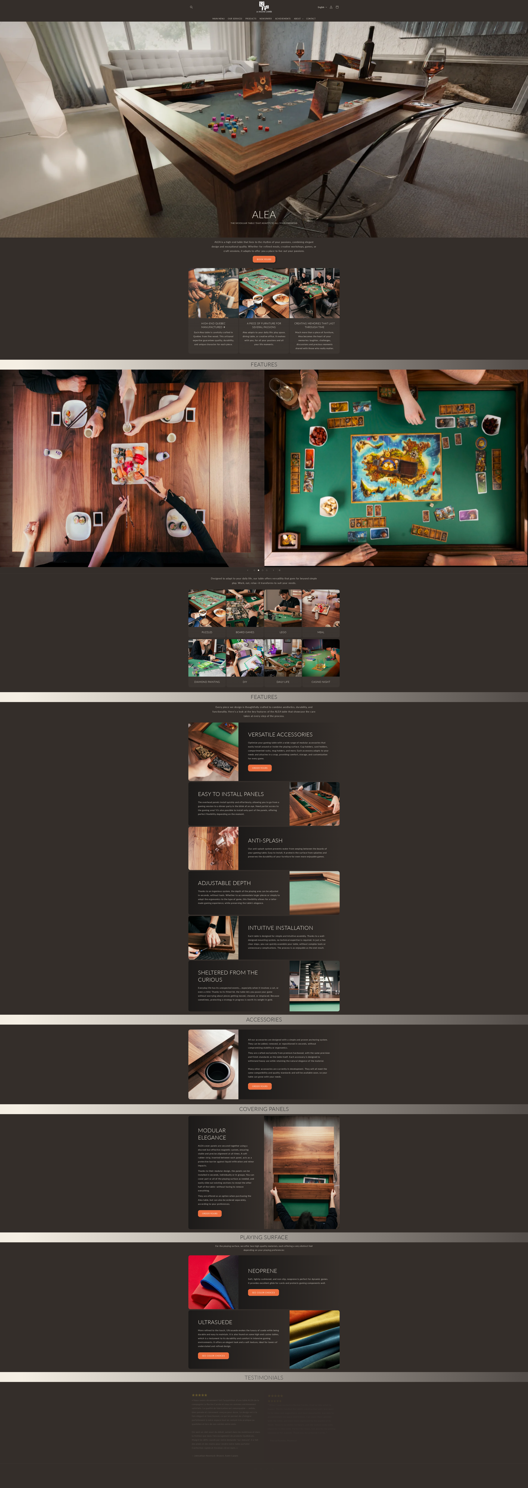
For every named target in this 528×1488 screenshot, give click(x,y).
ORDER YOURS (260, 768)
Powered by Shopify (237, 1484)
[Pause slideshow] (280, 570)
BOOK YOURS (264, 259)
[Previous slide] (248, 570)
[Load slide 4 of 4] (267, 570)
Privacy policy (252, 1484)
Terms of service (298, 1484)
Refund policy (283, 1484)
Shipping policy (313, 1484)
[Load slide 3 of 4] (263, 570)
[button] (191, 7)
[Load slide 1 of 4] (254, 570)
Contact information (268, 1484)
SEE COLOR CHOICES (263, 1292)
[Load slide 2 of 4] (258, 570)
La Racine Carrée (222, 1484)
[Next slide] (273, 570)
